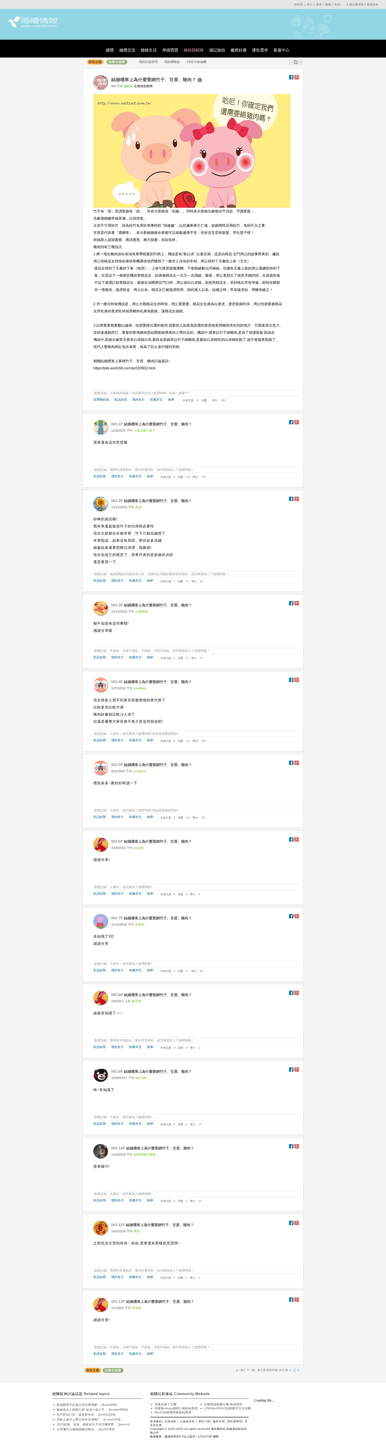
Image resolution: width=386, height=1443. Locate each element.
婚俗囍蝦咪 (194, 50)
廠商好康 (239, 50)
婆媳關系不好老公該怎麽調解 (78, 1404)
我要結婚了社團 (165, 1404)
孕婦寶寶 (170, 50)
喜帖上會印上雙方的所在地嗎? (78, 1419)
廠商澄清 (218, 1421)
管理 (319, 4)
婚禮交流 (127, 50)
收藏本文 (156, 399)
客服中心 (281, 50)
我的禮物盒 (172, 62)
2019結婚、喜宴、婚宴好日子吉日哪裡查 (86, 1424)
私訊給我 (120, 399)
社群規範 (170, 1421)
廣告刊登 (204, 1421)
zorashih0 (112, 1419)
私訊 (337, 4)
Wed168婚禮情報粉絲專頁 (173, 1412)
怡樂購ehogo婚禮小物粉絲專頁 (176, 1408)
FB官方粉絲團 (196, 62)
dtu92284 (106, 1429)
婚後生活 (149, 50)
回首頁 (298, 4)
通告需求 (260, 50)
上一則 (239, 1370)
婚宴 (97, 548)
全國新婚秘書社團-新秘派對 (223, 1404)
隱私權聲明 (234, 1421)
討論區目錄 (187, 1421)
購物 (328, 4)
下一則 (251, 1370)
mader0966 (118, 1409)
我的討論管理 (148, 62)
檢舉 (171, 399)
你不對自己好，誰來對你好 (76, 1414)
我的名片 (138, 399)
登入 (310, 4)
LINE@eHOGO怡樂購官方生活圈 (227, 1408)
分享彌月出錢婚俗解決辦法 (76, 1429)
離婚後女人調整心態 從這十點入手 (81, 1409)
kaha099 (109, 1404)
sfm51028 (107, 1414)
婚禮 (218, 225)
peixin (124, 1424)
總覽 (110, 50)
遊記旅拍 (217, 50)
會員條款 (156, 1421)
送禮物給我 (101, 399)
